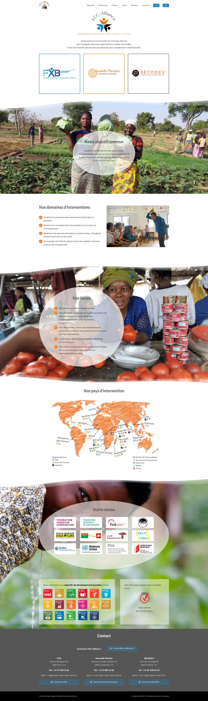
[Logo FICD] (117, 518)
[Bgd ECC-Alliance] (138, 226)
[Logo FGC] (91, 518)
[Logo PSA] (117, 544)
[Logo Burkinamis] (91, 531)
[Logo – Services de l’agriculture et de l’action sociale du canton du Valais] (143, 544)
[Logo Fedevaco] (65, 518)
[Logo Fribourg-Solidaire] (143, 518)
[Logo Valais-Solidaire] (65, 531)
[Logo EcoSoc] (91, 544)
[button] (108, 226)
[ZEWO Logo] (144, 593)
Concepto (165, 696)
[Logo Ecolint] (65, 544)
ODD (105, 585)
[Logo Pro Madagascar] (117, 531)
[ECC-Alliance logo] (44, 2)
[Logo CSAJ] (143, 531)
